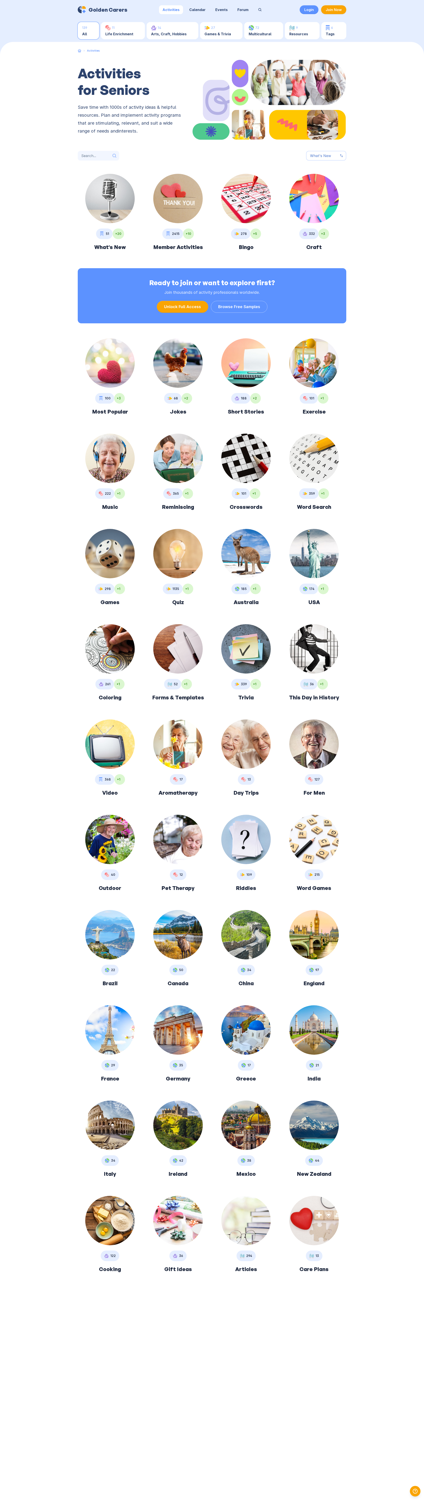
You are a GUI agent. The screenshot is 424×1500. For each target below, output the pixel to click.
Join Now (334, 9)
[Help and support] (415, 1491)
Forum (242, 9)
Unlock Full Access (182, 306)
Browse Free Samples (239, 306)
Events (221, 9)
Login (309, 9)
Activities (171, 9)
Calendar (197, 9)
